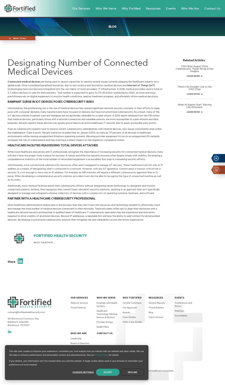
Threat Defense (78, 307)
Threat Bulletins (156, 307)
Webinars (179, 311)
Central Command (132, 303)
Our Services (79, 297)
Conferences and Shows (183, 304)
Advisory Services (79, 303)
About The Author (43, 243)
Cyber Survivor (156, 317)
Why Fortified (132, 297)
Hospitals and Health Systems (107, 304)
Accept (107, 372)
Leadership (76, 338)
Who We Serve (106, 297)
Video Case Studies (132, 322)
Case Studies (129, 317)
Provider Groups (105, 322)
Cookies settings (83, 372)
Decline (132, 372)
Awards (126, 312)
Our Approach (130, 307)
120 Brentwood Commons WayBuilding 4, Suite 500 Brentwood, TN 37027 (23, 321)
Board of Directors (80, 343)
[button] (20, 261)
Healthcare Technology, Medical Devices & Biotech (107, 314)
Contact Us (105, 333)
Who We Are (79, 333)
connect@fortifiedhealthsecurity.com (26, 312)
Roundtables (181, 315)
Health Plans (103, 327)
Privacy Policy (101, 355)
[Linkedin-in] (9, 332)
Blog (151, 312)
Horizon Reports (157, 303)
